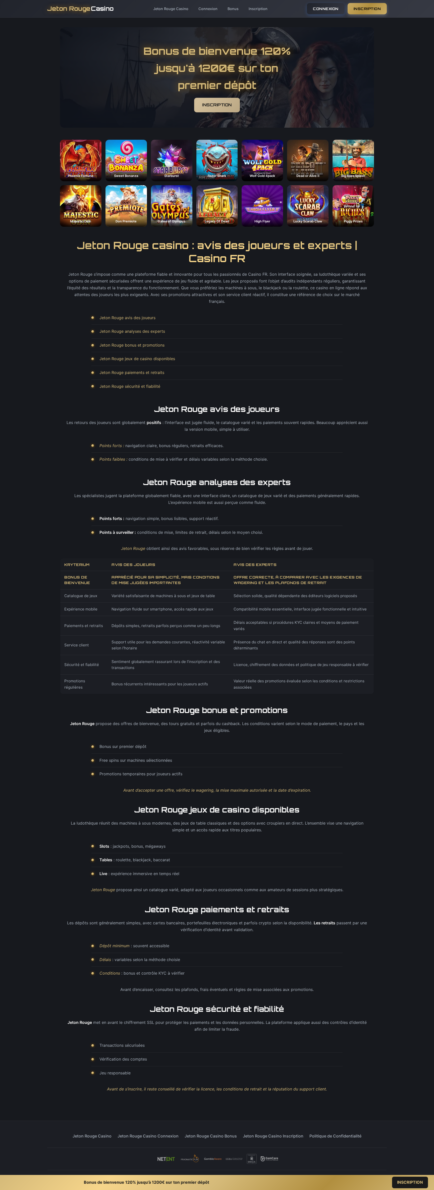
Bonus (233, 9)
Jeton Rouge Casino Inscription (273, 1135)
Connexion (208, 9)
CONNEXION (326, 9)
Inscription (258, 9)
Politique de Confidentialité (335, 1135)
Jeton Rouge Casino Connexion (148, 1135)
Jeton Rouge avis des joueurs (127, 317)
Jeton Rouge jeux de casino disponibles (137, 358)
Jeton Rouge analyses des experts (132, 331)
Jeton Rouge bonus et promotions (132, 345)
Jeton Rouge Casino (170, 9)
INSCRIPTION (367, 9)
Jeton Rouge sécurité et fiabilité (129, 386)
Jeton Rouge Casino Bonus (211, 1135)
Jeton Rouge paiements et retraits (131, 372)
